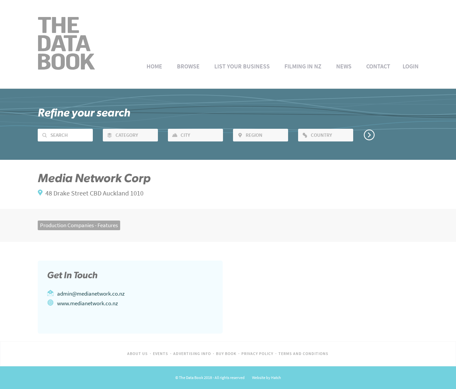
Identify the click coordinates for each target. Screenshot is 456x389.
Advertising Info (192, 353)
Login (411, 66)
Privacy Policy (257, 353)
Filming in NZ (302, 66)
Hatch (276, 377)
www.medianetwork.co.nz (87, 303)
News (344, 66)
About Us (137, 353)
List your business (242, 66)
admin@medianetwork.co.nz (91, 293)
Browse (188, 66)
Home (154, 66)
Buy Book (226, 353)
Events (160, 353)
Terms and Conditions (303, 353)
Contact (378, 66)
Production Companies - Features (79, 225)
